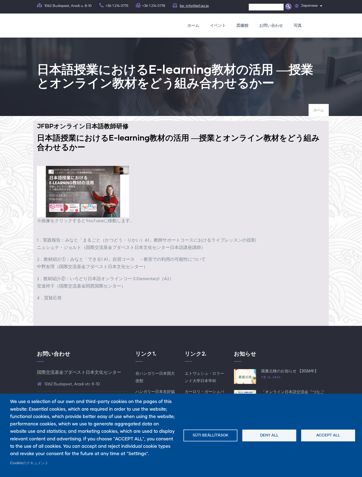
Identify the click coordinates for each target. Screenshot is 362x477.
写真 (298, 25)
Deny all (269, 435)
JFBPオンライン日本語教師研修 (83, 126)
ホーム (193, 25)
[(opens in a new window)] (83, 169)
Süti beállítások (211, 435)
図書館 (242, 25)
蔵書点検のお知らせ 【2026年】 (289, 371)
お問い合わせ (271, 25)
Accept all (328, 435)
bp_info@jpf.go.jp (194, 6)
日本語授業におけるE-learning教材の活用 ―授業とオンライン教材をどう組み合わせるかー (178, 142)
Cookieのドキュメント (29, 463)
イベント (218, 25)
